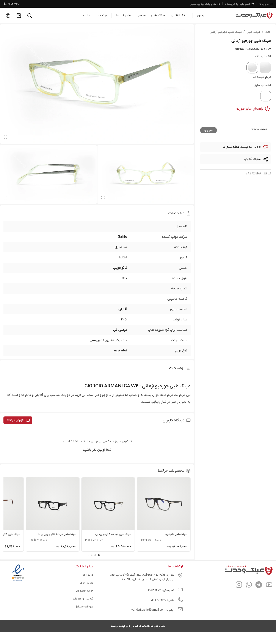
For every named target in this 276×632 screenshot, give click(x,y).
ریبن (200, 15)
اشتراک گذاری (252, 159)
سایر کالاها (124, 15)
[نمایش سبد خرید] (18, 15)
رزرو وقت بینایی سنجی (203, 4)
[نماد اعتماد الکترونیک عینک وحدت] (18, 581)
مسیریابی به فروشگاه (237, 4)
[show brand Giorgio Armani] (259, 129)
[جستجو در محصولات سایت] (29, 15)
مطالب (87, 15)
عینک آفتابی (179, 15)
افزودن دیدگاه (15, 420)
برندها (102, 15)
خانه (268, 32)
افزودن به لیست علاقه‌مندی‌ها (242, 147)
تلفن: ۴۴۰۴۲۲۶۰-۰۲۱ (162, 600)
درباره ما (264, 4)
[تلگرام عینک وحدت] (258, 585)
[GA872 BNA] (252, 67)
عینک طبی (158, 15)
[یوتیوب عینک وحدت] (269, 585)
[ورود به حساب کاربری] (8, 15)
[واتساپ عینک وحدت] (249, 585)
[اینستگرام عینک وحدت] (238, 585)
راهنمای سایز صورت (249, 109)
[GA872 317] (265, 67)
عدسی (141, 15)
